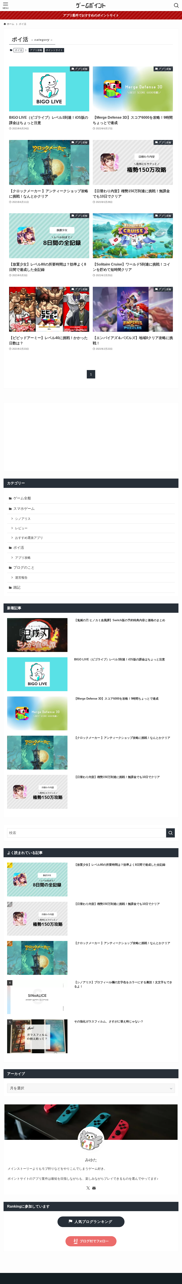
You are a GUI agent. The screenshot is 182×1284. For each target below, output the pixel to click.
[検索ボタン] (176, 5)
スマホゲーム (24, 508)
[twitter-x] (88, 1188)
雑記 (16, 587)
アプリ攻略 (36, 50)
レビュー (21, 528)
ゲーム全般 (22, 498)
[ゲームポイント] (91, 5)
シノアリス (23, 518)
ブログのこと (24, 567)
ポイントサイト (54, 50)
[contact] (94, 1188)
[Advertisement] (91, 437)
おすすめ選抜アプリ (29, 537)
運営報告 (21, 577)
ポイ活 (18, 547)
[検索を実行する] (170, 833)
